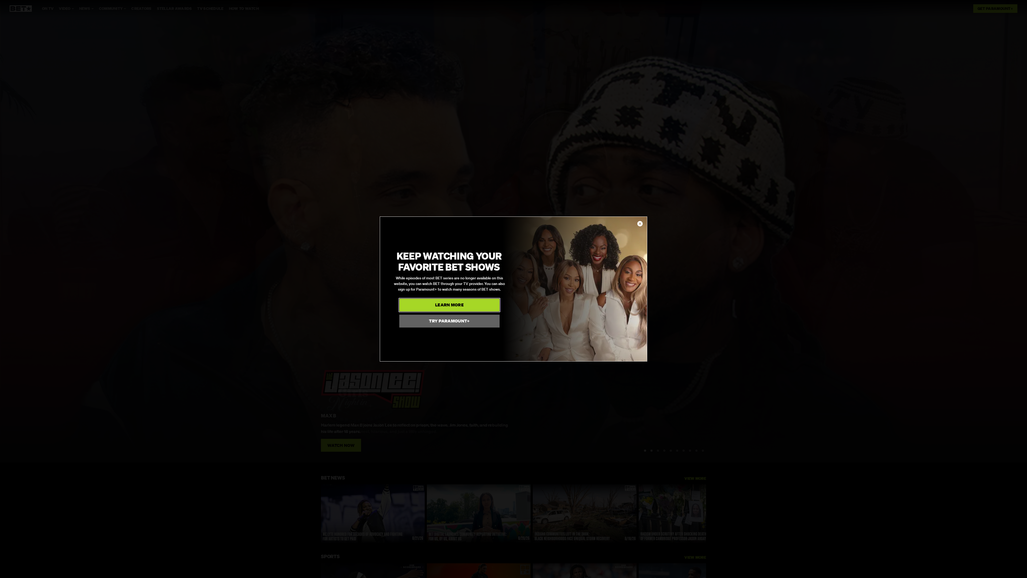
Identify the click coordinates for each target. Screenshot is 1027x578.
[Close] (640, 224)
